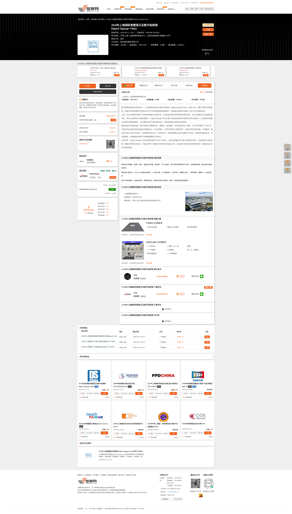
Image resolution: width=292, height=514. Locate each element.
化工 (98, 75)
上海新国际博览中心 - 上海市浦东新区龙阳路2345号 (149, 36)
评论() (107, 397)
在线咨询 (165, 499)
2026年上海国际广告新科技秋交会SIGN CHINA (98, 347)
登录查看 (149, 235)
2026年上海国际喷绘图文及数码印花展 (148, 68)
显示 (122, 39)
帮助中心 (81, 475)
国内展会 (128, 9)
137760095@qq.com (173, 492)
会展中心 (171, 9)
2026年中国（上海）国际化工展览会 (103, 68)
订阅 (208, 30)
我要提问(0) (143, 85)
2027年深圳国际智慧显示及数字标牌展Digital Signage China (92, 385)
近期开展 (117, 9)
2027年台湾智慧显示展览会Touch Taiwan (93, 425)
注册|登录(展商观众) (207, 3)
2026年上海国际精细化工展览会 (190, 68)
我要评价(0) (159, 85)
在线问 (181, 276)
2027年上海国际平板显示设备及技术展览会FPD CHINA (163, 385)
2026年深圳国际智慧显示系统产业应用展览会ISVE (197, 385)
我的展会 (175, 3)
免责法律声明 (112, 475)
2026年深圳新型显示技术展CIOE (193, 424)
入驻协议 (103, 475)
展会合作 (121, 475)
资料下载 (174, 85)
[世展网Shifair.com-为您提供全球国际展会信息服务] (88, 8)
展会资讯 (160, 9)
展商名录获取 (98, 91)
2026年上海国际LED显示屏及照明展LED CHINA (98, 341)
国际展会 (139, 9)
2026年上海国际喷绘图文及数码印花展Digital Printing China (102, 336)
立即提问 (168, 321)
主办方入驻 (178, 499)
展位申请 (90, 393)
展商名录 (189, 85)
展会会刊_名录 (131, 475)
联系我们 (88, 475)
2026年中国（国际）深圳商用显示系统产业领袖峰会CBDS (163, 425)
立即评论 (168, 309)
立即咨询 (113, 177)
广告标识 (144, 75)
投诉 (110, 161)
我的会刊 (167, 3)
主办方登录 (184, 3)
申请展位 (87, 86)
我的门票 (159, 3)
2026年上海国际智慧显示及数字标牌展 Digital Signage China (127, 19)
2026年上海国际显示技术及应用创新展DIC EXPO (128, 425)
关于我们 (96, 475)
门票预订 (82, 393)
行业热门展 (208, 25)
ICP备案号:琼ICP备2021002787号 (137, 492)
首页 (109, 9)
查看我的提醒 (110, 116)
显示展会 (102, 19)
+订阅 (113, 120)
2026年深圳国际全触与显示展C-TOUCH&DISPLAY (124, 385)
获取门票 (208, 34)
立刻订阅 (112, 128)
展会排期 (150, 9)
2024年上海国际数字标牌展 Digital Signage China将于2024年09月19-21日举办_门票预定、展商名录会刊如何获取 (121, 452)
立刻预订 (112, 132)
